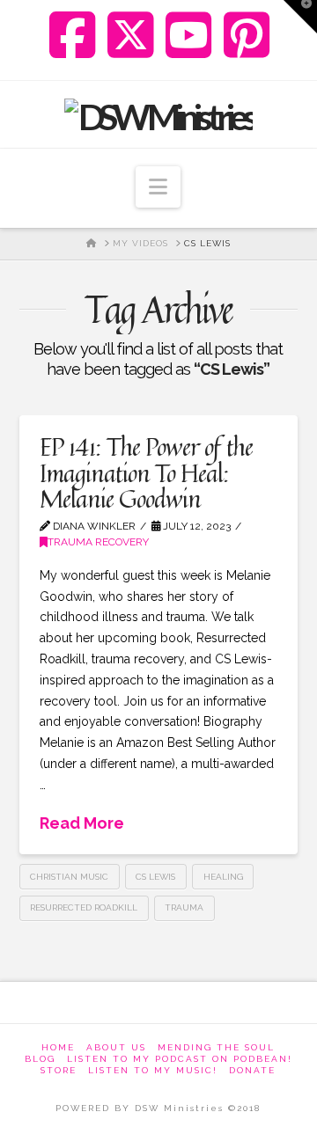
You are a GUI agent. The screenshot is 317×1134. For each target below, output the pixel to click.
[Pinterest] (247, 35)
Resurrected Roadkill (83, 907)
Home (58, 1047)
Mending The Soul (216, 1047)
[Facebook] (72, 35)
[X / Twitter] (130, 35)
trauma (184, 907)
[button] (158, 187)
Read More (82, 823)
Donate (252, 1070)
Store (59, 1070)
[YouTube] (189, 35)
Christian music (69, 877)
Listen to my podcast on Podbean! (179, 1059)
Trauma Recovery (98, 542)
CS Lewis (155, 877)
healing (223, 877)
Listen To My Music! (152, 1070)
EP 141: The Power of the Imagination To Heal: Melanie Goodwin (146, 472)
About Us (116, 1047)
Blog (40, 1059)
